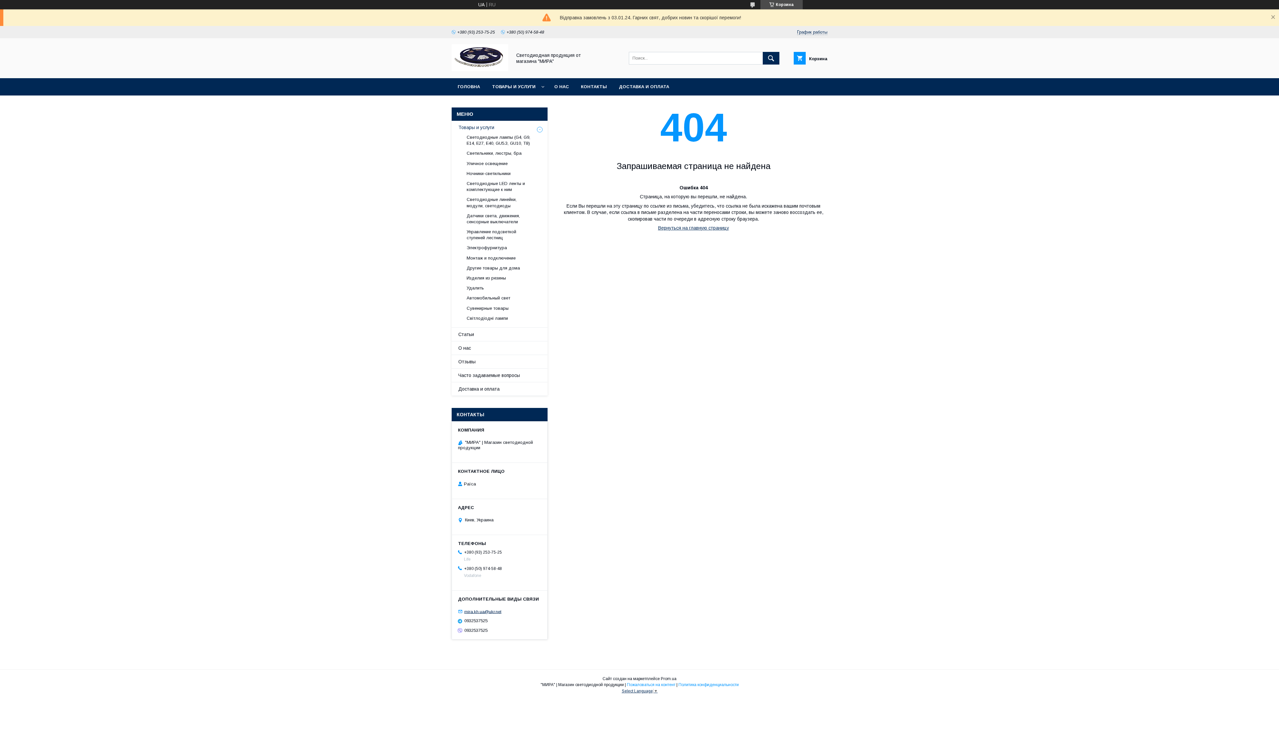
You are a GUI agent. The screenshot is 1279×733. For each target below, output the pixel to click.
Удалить (475, 287)
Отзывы (467, 361)
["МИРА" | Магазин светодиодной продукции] (480, 69)
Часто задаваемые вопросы (489, 375)
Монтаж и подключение (491, 258)
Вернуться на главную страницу (693, 228)
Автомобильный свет (488, 297)
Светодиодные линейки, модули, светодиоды (492, 202)
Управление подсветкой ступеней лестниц (491, 234)
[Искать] (771, 58)
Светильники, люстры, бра (494, 153)
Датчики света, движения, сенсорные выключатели (493, 218)
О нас (561, 86)
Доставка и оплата (644, 86)
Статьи (466, 334)
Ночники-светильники (489, 173)
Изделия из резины (486, 277)
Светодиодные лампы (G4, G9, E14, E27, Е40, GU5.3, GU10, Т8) (498, 140)
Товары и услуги (514, 86)
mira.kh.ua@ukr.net (482, 611)
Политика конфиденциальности (708, 684)
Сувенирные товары (488, 308)
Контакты (594, 86)
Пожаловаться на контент (651, 684)
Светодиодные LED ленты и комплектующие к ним (496, 186)
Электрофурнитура (487, 247)
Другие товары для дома (493, 268)
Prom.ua (668, 678)
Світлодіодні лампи (487, 318)
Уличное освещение (487, 163)
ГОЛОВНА (469, 86)
